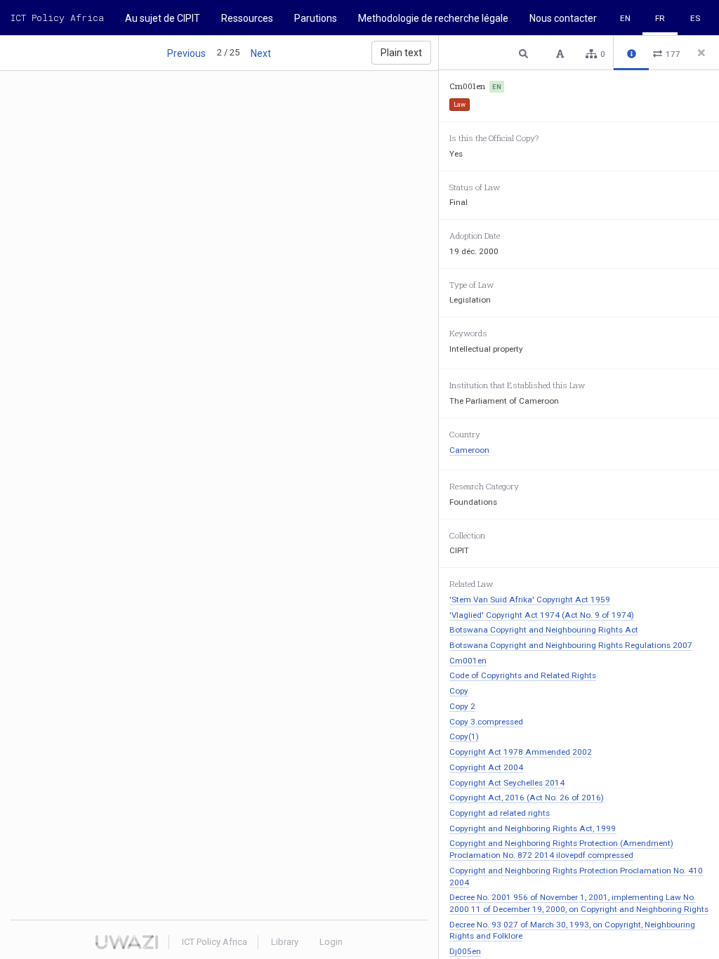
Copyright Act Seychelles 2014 (507, 783)
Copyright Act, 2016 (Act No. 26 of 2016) (526, 797)
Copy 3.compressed (486, 722)
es (695, 18)
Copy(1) (464, 736)
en (625, 18)
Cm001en (468, 661)
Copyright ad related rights (499, 813)
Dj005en (465, 951)
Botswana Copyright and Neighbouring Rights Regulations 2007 (570, 645)
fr (660, 18)
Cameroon (469, 450)
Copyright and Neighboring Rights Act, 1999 (532, 828)
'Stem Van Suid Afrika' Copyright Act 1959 (529, 599)
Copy (458, 691)
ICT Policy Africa (57, 17)
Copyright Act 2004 (486, 767)
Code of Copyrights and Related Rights (522, 675)
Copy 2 (462, 706)
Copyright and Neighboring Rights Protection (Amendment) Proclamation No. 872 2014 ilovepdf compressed (561, 849)
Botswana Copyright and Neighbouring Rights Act (543, 630)
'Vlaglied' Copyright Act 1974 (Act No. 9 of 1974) (541, 615)
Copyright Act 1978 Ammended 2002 (520, 752)
